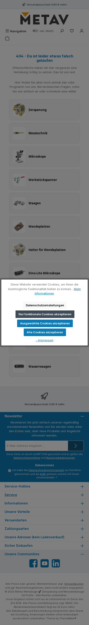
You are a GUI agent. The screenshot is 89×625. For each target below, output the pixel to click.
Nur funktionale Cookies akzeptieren (44, 314)
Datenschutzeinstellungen (45, 305)
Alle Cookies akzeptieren (45, 332)
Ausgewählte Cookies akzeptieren (45, 323)
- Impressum (44, 340)
